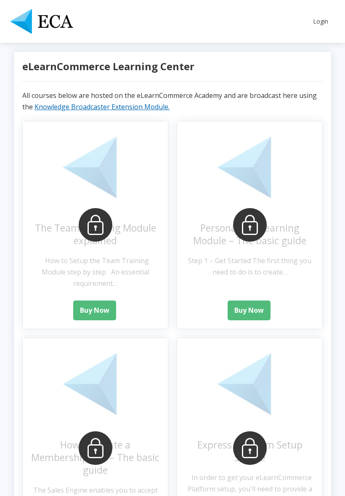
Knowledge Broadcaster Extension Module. (102, 106)
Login (320, 21)
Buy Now (94, 310)
